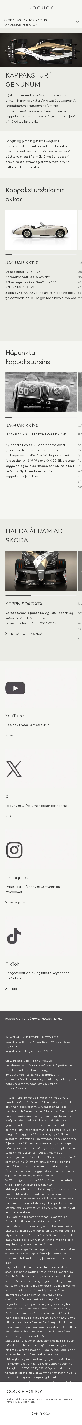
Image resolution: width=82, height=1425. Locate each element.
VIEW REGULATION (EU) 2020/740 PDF (31, 1060)
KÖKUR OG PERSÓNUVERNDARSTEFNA (33, 1018)
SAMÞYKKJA (41, 1413)
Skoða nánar (27, 1402)
